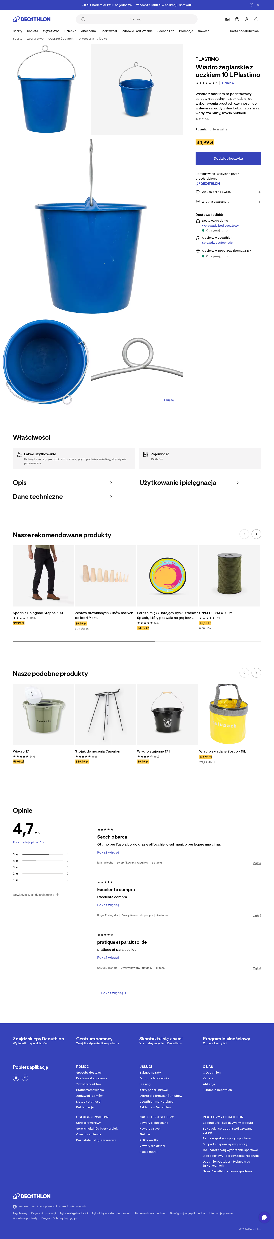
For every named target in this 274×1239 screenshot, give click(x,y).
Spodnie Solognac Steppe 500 (38, 613)
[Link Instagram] (25, 1078)
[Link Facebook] (16, 1078)
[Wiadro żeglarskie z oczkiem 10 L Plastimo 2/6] (45, 89)
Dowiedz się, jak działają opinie (33, 894)
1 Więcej (169, 399)
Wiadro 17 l (21, 751)
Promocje (186, 31)
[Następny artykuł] (256, 534)
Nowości (204, 31)
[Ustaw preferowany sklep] (227, 19)
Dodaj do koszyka (228, 158)
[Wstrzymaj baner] (251, 5)
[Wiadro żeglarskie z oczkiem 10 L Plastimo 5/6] (137, 362)
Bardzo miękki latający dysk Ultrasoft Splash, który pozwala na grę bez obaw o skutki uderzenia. (167, 615)
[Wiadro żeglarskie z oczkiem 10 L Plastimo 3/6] (91, 226)
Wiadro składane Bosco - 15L (222, 751)
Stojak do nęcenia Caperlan (97, 751)
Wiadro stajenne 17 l (153, 751)
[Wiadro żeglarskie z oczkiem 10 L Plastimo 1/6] (137, 89)
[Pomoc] (237, 19)
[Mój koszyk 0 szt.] (256, 19)
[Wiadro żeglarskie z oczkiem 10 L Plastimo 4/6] (45, 362)
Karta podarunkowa (244, 31)
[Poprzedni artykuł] (244, 534)
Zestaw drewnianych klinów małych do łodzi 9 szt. (104, 615)
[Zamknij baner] (258, 5)
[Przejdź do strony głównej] (32, 19)
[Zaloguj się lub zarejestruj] (247, 19)
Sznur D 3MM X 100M (215, 613)
